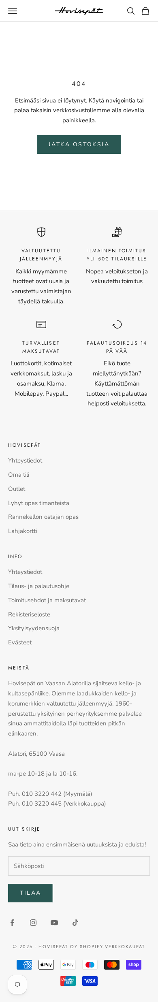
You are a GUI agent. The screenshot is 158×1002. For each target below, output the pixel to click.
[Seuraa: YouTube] (54, 923)
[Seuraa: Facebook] (12, 923)
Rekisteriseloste (29, 614)
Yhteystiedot (25, 460)
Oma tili (18, 475)
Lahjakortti (22, 531)
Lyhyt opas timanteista (38, 503)
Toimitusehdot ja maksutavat (47, 600)
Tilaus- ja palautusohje (38, 586)
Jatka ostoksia (79, 144)
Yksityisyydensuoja (34, 628)
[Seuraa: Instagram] (33, 923)
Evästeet (20, 642)
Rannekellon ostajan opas (43, 517)
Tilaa (30, 893)
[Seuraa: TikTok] (75, 923)
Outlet (16, 489)
